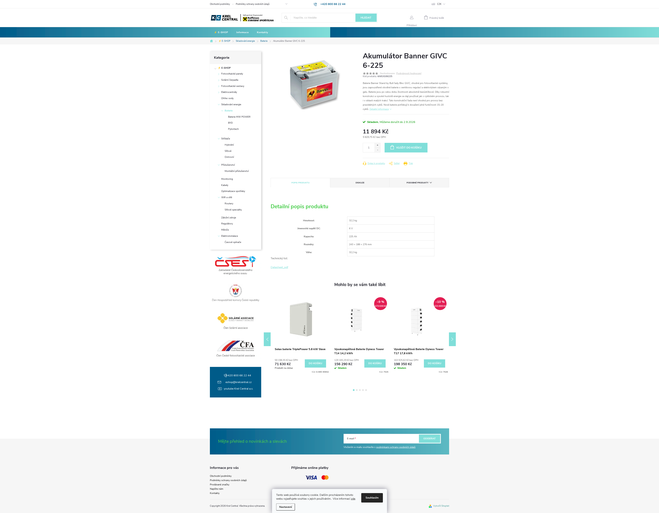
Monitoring (227, 179)
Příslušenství (228, 165)
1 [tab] (354, 390)
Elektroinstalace (229, 236)
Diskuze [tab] (360, 182)
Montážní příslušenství (237, 171)
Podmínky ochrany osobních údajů (252, 4)
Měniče (225, 229)
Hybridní (229, 144)
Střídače (225, 138)
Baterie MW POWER (239, 116)
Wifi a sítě (226, 197)
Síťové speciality (233, 209)
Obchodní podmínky (220, 4)
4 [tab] (363, 390)
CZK (439, 4)
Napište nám (216, 489)
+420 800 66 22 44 (238, 375)
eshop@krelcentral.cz (239, 382)
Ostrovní (229, 157)
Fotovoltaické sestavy (232, 86)
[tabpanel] (300, 334)
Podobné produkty (417, 182)
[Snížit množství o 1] (377, 150)
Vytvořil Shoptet (441, 506)
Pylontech (233, 129)
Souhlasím (372, 498)
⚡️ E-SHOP (224, 68)
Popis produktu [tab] (300, 182)
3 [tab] (360, 390)
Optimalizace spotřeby (233, 191)
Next (452, 339)
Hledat (366, 18)
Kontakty (214, 493)
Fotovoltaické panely (232, 73)
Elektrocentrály (229, 92)
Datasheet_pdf (279, 267)
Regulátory (227, 223)
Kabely (224, 185)
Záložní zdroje (228, 217)
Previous (267, 339)
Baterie (229, 110)
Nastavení (285, 507)
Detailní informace (379, 109)
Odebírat (429, 438)
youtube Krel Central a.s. (238, 389)
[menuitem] (221, 32)
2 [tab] (357, 390)
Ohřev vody (227, 98)
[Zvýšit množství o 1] (377, 145)
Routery (229, 203)
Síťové (228, 151)
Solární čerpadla (229, 80)
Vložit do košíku (409, 148)
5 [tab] (366, 390)
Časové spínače (233, 242)
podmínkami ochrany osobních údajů (395, 447)
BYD (230, 122)
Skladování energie (231, 104)
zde (353, 499)
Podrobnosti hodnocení (408, 73)
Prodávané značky (219, 484)
